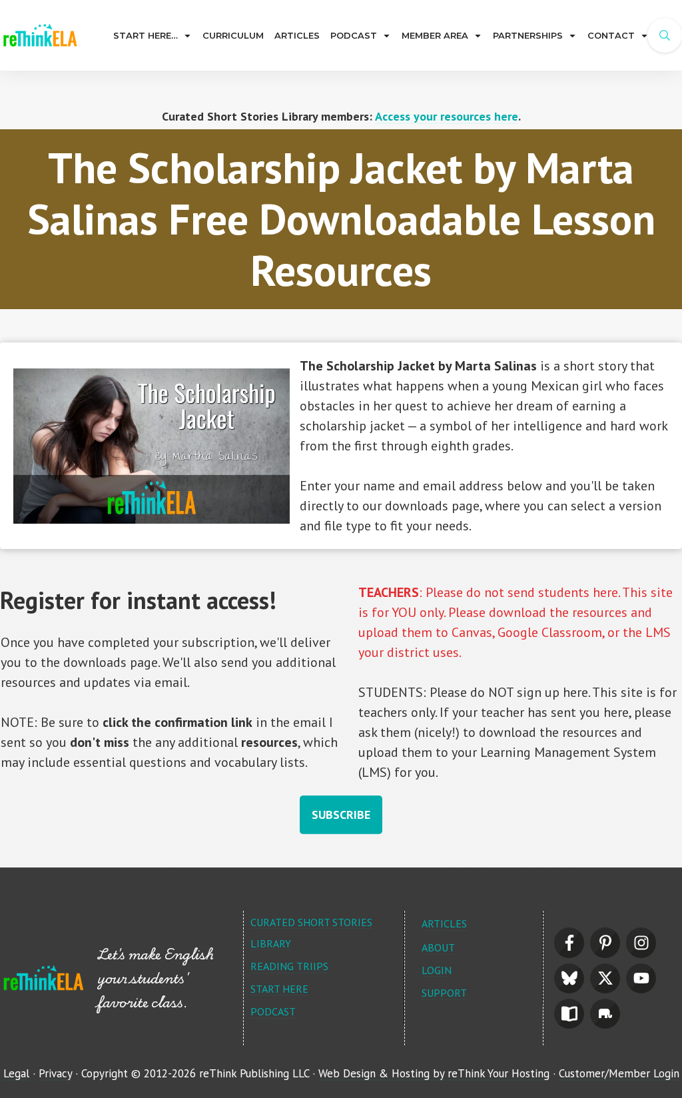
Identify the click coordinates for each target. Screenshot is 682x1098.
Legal (16, 1073)
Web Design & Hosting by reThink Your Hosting (433, 1073)
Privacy (55, 1073)
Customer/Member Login (619, 1073)
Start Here (279, 988)
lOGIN (437, 970)
